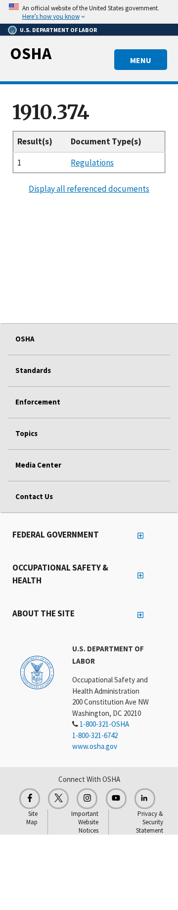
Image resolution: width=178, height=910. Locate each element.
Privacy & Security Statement (149, 822)
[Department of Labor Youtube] (116, 798)
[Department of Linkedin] (144, 798)
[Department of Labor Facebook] (29, 798)
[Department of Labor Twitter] (58, 798)
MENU (140, 60)
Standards (33, 370)
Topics (26, 433)
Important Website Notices (84, 822)
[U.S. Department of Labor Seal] (37, 672)
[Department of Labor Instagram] (87, 798)
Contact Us (34, 496)
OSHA (30, 53)
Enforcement (37, 401)
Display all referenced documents (89, 188)
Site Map (32, 817)
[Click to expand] (89, 12)
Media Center (38, 465)
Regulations (92, 162)
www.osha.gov (94, 746)
